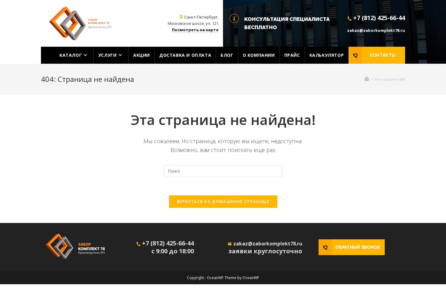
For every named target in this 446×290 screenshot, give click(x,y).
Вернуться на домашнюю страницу (223, 201)
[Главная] (367, 79)
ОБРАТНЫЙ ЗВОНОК (357, 247)
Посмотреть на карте (195, 29)
